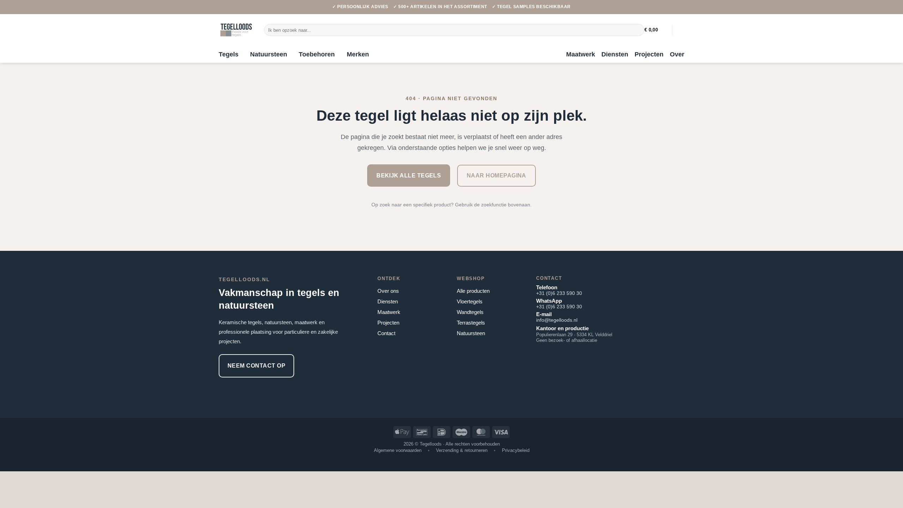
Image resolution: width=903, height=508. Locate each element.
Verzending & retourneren (461, 450)
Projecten (649, 54)
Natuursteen (268, 54)
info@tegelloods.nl (556, 320)
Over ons (388, 291)
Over (677, 54)
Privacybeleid (515, 450)
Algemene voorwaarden (398, 450)
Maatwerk (580, 54)
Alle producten (473, 291)
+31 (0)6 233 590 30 (559, 293)
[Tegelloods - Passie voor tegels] (236, 30)
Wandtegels (470, 312)
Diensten (614, 54)
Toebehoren (317, 54)
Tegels (228, 54)
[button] (655, 30)
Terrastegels (471, 323)
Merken (358, 54)
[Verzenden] (637, 30)
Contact (386, 333)
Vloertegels (470, 301)
